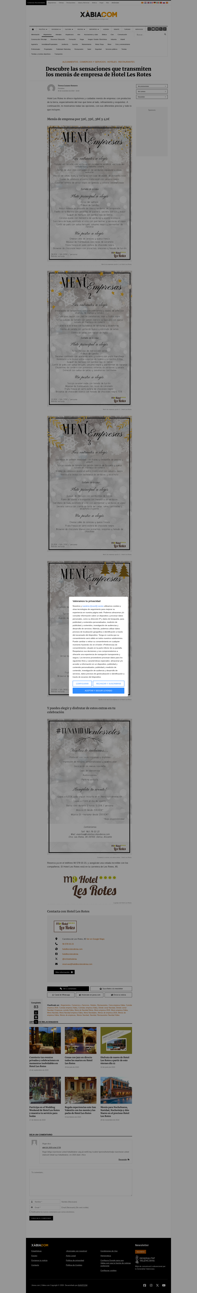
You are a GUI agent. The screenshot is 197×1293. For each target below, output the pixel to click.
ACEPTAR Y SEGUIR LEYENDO (98, 691)
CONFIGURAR (82, 684)
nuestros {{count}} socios (92, 606)
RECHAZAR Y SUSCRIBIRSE (108, 684)
